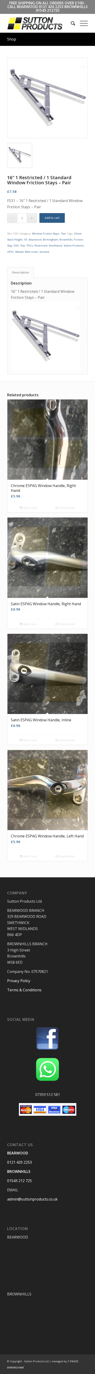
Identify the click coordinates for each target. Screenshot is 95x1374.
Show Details (66, 507)
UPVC (10, 251)
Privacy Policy (18, 980)
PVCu (30, 245)
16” (25, 239)
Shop (11, 39)
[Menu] (81, 23)
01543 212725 (47, 10)
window (44, 251)
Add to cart (52, 218)
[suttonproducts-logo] (39, 23)
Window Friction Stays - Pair (49, 233)
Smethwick (55, 245)
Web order (31, 251)
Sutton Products (73, 245)
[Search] (70, 23)
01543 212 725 (19, 1180)
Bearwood (35, 239)
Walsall (19, 251)
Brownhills (65, 239)
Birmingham (50, 239)
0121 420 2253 (51, 6)
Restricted (41, 245)
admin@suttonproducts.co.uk (32, 1199)
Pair (23, 245)
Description (20, 272)
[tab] (20, 272)
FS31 (16, 245)
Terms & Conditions (24, 989)
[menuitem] (70, 23)
